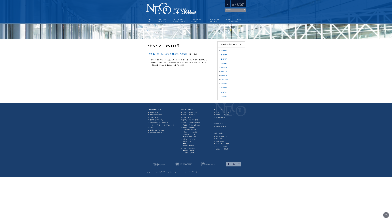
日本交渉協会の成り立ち (156, 120)
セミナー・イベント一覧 (222, 112)
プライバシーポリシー (190, 172)
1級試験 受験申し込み (190, 136)
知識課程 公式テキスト (190, 152)
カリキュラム (187, 141)
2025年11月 (224, 80)
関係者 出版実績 (220, 141)
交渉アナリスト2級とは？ (190, 148)
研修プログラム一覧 (221, 126)
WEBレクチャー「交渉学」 (223, 144)
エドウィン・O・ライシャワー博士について (162, 125)
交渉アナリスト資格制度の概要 (191, 122)
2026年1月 (224, 71)
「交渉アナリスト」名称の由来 (191, 125)
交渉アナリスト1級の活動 (190, 132)
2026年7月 (224, 55)
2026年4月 (224, 63)
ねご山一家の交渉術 (221, 146)
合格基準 (186, 143)
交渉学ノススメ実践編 (222, 149)
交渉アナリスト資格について (190, 112)
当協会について (154, 112)
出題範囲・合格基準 (189, 150)
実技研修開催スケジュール (191, 145)
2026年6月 (224, 59)
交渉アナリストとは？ (189, 115)
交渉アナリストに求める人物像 (191, 120)
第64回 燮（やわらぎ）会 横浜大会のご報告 (168, 54)
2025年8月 (224, 88)
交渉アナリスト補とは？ (189, 139)
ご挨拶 (151, 127)
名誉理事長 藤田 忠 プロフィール (159, 122)
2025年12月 (224, 75)
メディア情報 (219, 138)
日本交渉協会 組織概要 (156, 115)
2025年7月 (224, 92)
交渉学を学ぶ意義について (157, 132)
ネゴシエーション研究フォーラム (225, 115)
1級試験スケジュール (189, 134)
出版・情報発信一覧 (221, 136)
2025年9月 (224, 84)
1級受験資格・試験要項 (190, 129)
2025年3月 (224, 96)
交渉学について (154, 117)
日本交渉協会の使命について (157, 130)
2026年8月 (224, 51)
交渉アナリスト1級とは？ (190, 127)
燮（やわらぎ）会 (220, 117)
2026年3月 (224, 67)
